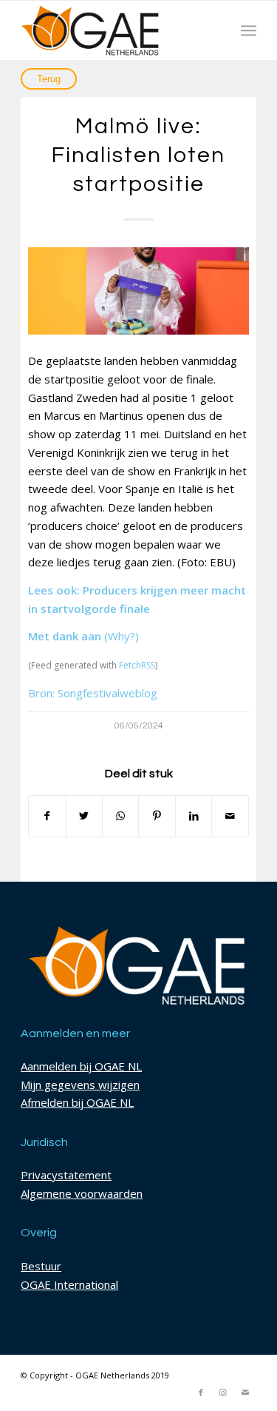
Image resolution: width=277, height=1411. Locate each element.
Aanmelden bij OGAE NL (81, 1066)
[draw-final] (138, 291)
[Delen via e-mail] (229, 816)
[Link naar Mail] (245, 1392)
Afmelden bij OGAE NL (77, 1102)
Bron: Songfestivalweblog (92, 693)
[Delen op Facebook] (47, 816)
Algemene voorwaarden (82, 1193)
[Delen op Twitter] (84, 816)
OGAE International (69, 1284)
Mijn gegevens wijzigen (80, 1084)
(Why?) (121, 636)
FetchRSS (137, 665)
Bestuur (41, 1265)
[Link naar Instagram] (223, 1392)
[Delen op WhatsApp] (120, 816)
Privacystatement (66, 1174)
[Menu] (248, 30)
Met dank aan (64, 636)
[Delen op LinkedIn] (193, 816)
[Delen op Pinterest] (156, 816)
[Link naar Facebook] (201, 1392)
